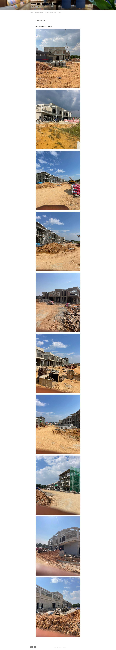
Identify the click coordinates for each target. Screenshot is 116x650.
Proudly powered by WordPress (60, 647)
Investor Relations (39, 12)
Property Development (51, 12)
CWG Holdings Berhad (46, 4)
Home (32, 12)
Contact (59, 12)
